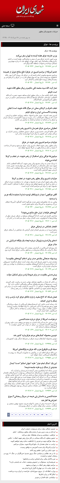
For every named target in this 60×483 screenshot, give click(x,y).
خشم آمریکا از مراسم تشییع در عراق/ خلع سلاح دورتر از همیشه (30, 72)
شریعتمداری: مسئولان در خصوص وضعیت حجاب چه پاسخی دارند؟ (32, 462)
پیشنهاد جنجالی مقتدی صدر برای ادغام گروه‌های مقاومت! (31, 259)
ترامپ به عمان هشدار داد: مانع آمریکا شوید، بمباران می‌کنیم (34, 444)
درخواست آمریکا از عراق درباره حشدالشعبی (38, 319)
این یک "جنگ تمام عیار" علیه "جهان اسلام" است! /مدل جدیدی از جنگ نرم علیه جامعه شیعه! (33, 365)
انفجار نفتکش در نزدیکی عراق (44, 227)
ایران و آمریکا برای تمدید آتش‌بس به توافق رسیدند (37, 447)
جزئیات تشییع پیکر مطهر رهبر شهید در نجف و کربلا (38, 31)
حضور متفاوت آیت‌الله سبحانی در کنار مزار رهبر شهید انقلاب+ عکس (31, 438)
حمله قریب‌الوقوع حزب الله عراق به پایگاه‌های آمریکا (35, 349)
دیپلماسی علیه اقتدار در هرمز (45, 477)
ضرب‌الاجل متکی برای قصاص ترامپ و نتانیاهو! (39, 459)
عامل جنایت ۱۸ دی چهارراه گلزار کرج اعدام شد (38, 468)
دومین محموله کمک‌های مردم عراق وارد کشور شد (35, 335)
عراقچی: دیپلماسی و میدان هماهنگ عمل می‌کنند (38, 435)
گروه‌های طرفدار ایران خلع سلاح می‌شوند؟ (39, 213)
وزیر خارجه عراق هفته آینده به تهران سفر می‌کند (36, 56)
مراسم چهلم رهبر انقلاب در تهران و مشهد (40, 465)
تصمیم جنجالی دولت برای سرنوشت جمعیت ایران (38, 429)
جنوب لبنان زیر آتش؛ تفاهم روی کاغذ (42, 450)
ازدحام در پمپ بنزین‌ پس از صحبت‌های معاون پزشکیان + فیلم (34, 432)
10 (42, 414)
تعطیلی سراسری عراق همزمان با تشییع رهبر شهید (36, 128)
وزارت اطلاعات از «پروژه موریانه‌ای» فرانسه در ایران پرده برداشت (31, 471)
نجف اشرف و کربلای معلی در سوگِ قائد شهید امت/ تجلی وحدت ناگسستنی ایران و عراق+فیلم (32, 110)
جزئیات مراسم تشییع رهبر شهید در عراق (39, 142)
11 (46, 414)
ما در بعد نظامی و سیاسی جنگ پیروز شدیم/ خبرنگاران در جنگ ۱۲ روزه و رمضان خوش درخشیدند (30, 455)
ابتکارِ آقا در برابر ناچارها (47, 474)
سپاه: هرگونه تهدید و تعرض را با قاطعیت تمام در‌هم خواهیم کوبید (33, 441)
